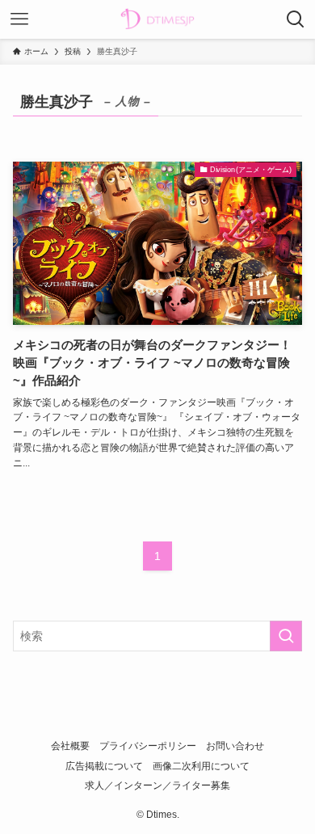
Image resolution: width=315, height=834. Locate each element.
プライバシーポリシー (147, 745)
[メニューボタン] (19, 19)
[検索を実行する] (286, 636)
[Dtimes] (157, 19)
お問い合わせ (235, 745)
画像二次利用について (201, 765)
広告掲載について (104, 765)
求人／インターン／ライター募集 (157, 785)
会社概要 (70, 745)
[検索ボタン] (295, 19)
